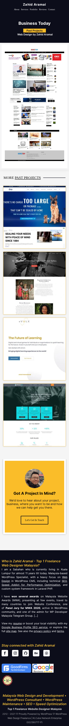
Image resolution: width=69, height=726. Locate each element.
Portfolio (34, 9)
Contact (51, 9)
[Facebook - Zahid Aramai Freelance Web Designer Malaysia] (5, 653)
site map (11, 631)
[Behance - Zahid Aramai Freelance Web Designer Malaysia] (36, 653)
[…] (35, 615)
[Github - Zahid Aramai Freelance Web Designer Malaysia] (25, 653)
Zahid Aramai (34, 4)
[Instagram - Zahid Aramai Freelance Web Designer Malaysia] (15, 653)
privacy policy (42, 631)
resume (17, 623)
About (16, 9)
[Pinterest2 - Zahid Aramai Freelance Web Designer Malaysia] (46, 653)
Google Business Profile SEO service (24, 627)
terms (60, 631)
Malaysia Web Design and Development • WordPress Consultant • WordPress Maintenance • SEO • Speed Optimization (34, 700)
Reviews (43, 9)
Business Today (34, 23)
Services (24, 9)
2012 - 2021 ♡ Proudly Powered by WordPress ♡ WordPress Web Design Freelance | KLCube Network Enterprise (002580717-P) (34, 718)
